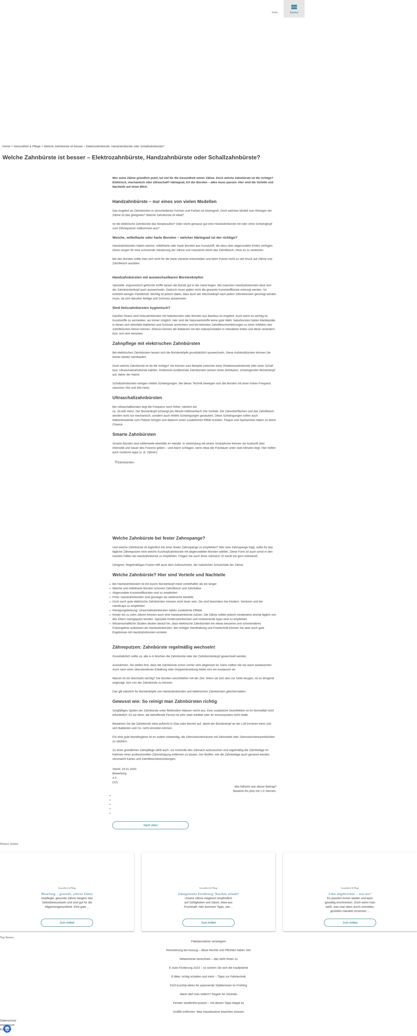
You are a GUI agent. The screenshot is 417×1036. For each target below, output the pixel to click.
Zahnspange (190, 547)
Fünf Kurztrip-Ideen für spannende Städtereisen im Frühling (208, 985)
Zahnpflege (147, 750)
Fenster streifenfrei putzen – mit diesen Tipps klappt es (208, 1003)
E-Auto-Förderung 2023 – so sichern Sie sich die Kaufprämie (208, 967)
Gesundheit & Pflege (27, 146)
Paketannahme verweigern (208, 941)
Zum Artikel (67, 922)
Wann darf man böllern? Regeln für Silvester (208, 994)
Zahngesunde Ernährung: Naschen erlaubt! (208, 894)
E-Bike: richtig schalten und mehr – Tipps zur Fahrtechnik (208, 976)
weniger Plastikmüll (136, 294)
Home (6, 146)
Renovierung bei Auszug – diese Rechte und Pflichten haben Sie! (208, 950)
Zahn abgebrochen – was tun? (350, 894)
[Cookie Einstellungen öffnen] (7, 1031)
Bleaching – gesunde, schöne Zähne (67, 894)
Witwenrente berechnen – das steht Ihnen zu (209, 959)
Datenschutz (8, 1020)
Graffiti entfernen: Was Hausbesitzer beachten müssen (208, 1011)
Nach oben (151, 825)
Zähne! (151, 452)
